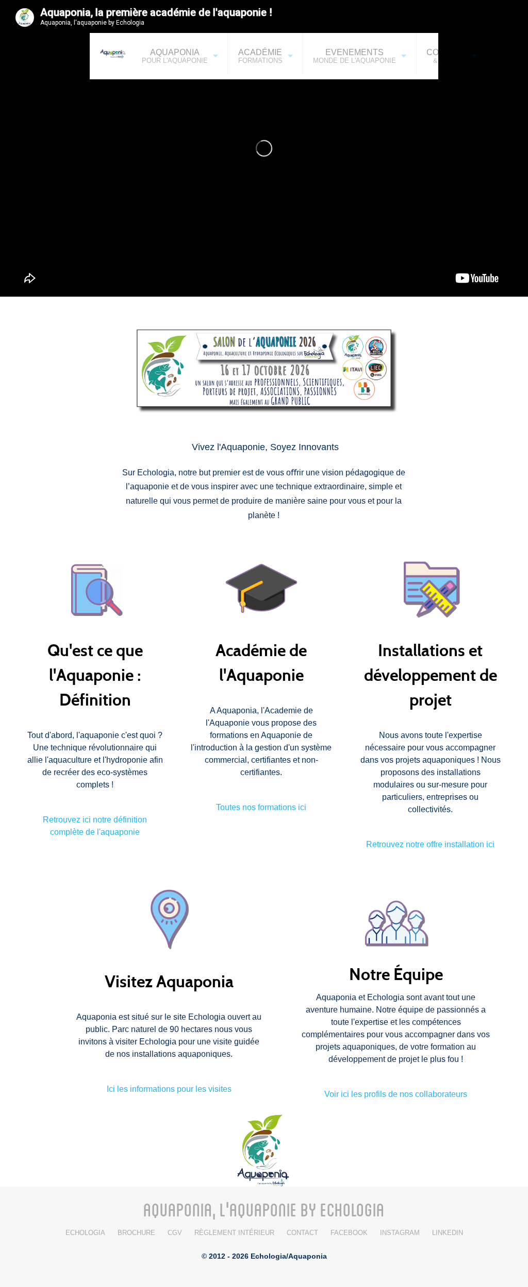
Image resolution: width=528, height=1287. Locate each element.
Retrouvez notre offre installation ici (430, 844)
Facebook (349, 1233)
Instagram (400, 1233)
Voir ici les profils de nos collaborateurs (395, 1094)
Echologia (85, 1233)
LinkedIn (447, 1233)
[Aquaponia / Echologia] (264, 1149)
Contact (302, 1233)
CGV (175, 1233)
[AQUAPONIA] (110, 53)
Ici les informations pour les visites (169, 1089)
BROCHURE (136, 1233)
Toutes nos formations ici (261, 807)
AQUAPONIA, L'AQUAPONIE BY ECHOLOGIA (264, 1209)
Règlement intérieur (234, 1233)
